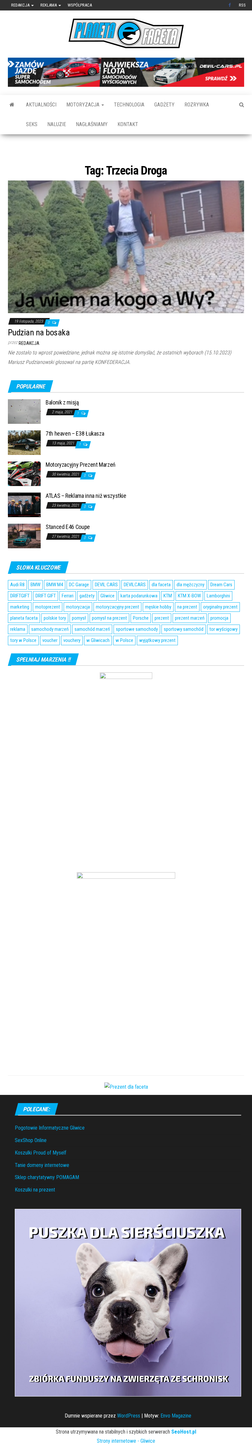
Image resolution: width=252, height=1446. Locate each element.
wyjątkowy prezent (157, 661)
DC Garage (79, 605)
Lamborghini (218, 616)
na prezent (187, 627)
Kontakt (127, 124)
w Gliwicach (98, 661)
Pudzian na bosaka (39, 352)
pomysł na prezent (109, 638)
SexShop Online (31, 1160)
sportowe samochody (137, 649)
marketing (19, 627)
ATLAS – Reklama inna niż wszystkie (86, 515)
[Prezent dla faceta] (126, 1106)
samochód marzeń (92, 649)
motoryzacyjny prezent (117, 627)
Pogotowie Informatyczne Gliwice (50, 1148)
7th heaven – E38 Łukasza (75, 453)
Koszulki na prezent (35, 1210)
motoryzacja (78, 627)
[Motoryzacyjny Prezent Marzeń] (24, 493)
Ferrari (68, 616)
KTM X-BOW (189, 616)
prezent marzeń (189, 638)
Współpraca (80, 5)
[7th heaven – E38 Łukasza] (24, 462)
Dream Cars (221, 605)
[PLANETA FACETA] (12, 105)
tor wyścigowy (223, 649)
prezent (162, 638)
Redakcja (21, 5)
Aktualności (41, 105)
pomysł (79, 638)
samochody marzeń (50, 649)
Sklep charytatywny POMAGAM (47, 1197)
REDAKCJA (29, 363)
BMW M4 (54, 605)
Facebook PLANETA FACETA (230, 5)
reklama (17, 649)
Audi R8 (17, 605)
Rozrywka (196, 105)
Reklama (49, 5)
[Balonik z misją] (24, 431)
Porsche (141, 638)
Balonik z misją (62, 422)
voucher (49, 661)
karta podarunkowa (139, 616)
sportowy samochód (183, 649)
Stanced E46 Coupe (68, 546)
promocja (219, 638)
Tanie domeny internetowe (42, 1185)
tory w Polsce (23, 661)
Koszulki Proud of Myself (40, 1173)
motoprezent (47, 627)
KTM (167, 616)
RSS (242, 5)
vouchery (71, 661)
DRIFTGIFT (20, 616)
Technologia (129, 105)
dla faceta (161, 605)
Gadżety (164, 105)
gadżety (86, 616)
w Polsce (124, 661)
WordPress (128, 1436)
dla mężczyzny (190, 605)
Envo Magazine (175, 1436)
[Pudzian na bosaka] (126, 266)
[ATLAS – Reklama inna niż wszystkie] (24, 524)
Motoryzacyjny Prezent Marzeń (81, 484)
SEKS (31, 124)
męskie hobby (158, 627)
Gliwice (107, 616)
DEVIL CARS (106, 605)
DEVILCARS (135, 605)
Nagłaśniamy (92, 124)
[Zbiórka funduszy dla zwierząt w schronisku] (128, 1322)
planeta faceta (24, 638)
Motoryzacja (83, 105)
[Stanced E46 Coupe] (24, 556)
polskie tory (55, 638)
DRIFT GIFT (45, 616)
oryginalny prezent (220, 627)
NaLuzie (56, 124)
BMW (35, 605)
